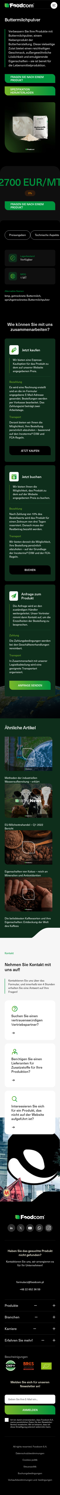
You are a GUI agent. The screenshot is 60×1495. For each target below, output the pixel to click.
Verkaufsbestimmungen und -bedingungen (30, 1479)
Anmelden (30, 1410)
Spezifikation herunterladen (22, 90)
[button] (30, 1020)
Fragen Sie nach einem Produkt (27, 78)
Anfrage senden (30, 685)
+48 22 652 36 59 (30, 1289)
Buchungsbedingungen (30, 1473)
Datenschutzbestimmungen (30, 1453)
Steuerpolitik (30, 1466)
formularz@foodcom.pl (30, 1282)
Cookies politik (30, 1459)
